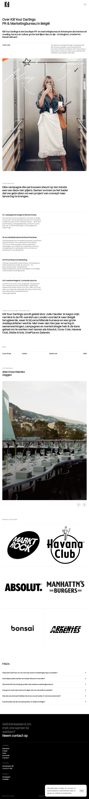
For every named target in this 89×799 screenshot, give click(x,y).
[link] (7, 4)
